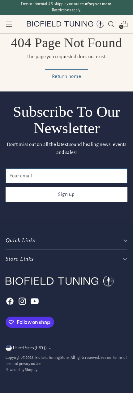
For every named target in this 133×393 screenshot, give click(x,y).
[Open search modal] (111, 24)
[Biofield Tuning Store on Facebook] (9, 301)
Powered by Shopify (22, 370)
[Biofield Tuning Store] (65, 24)
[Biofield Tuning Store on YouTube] (34, 301)
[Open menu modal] (8, 24)
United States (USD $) (30, 348)
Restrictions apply (66, 10)
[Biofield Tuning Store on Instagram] (21, 301)
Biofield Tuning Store (52, 357)
